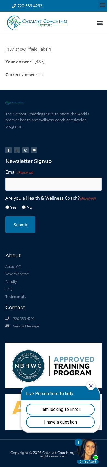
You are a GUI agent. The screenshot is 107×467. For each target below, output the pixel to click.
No (29, 207)
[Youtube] (34, 150)
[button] (102, 4)
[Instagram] (25, 150)
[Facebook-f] (8, 150)
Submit (20, 224)
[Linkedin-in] (17, 150)
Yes (13, 207)
